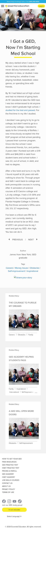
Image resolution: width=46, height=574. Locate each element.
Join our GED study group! (12, 505)
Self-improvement (16, 271)
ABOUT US (6, 486)
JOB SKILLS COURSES (10, 480)
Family (30, 334)
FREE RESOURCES (9, 462)
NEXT (31, 239)
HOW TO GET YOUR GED (12, 459)
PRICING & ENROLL (9, 471)
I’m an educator (14, 509)
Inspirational (32, 271)
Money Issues (21, 267)
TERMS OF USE (8, 492)
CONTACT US (7, 483)
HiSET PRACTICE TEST (10, 468)
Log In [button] (41, 6)
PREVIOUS (17, 239)
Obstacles (34, 267)
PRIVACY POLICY (8, 489)
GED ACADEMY (8, 474)
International (14, 392)
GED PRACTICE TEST (10, 465)
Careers (9, 267)
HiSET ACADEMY (8, 477)
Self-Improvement (28, 392)
